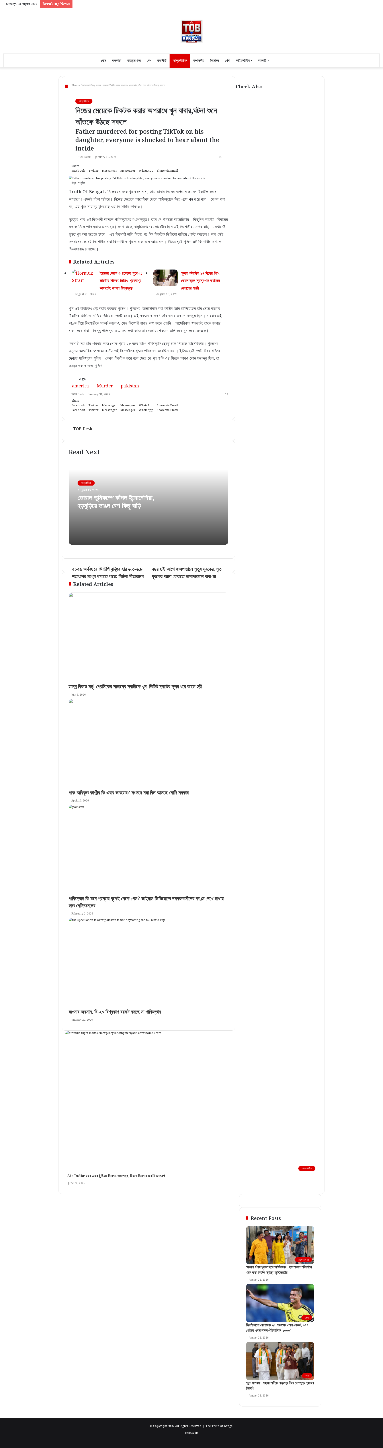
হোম (103, 60)
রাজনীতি (161, 60)
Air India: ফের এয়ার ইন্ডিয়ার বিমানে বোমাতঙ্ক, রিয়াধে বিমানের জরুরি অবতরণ (115, 1175)
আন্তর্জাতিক (180, 60)
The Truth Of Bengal (219, 1426)
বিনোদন (214, 60)
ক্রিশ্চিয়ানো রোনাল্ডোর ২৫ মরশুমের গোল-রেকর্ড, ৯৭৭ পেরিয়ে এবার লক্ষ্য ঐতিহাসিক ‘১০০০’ (277, 1327)
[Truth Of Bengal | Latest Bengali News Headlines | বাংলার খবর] (191, 31)
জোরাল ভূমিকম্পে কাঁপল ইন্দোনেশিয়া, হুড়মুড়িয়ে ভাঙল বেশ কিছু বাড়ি (116, 501)
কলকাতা (116, 60)
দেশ (149, 60)
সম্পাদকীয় (198, 60)
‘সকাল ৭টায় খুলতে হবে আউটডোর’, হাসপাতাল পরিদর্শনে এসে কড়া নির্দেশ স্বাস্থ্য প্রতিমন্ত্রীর (279, 1269)
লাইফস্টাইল (243, 60)
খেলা (227, 60)
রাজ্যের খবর (134, 60)
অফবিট (262, 60)
